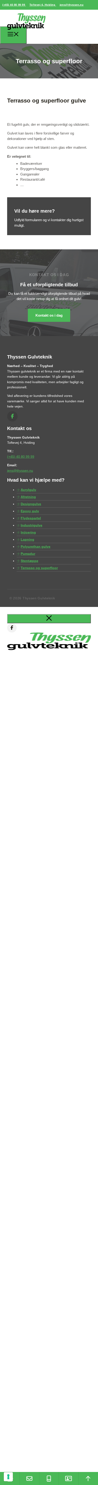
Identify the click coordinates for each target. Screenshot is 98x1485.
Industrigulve (31, 525)
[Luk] (49, 618)
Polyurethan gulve (35, 546)
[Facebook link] (12, 416)
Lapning (27, 539)
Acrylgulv (28, 490)
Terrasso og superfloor (39, 568)
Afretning (28, 497)
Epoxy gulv (30, 511)
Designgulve (31, 504)
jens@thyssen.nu (71, 4)
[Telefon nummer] (49, 1478)
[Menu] (13, 35)
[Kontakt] (68, 1478)
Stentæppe (29, 561)
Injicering (28, 532)
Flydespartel (31, 518)
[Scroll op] (88, 1478)
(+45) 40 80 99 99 (14, 4)
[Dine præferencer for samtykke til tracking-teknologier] (8, 1476)
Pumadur (28, 554)
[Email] (29, 1478)
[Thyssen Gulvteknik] (26, 32)
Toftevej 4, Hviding (42, 4)
